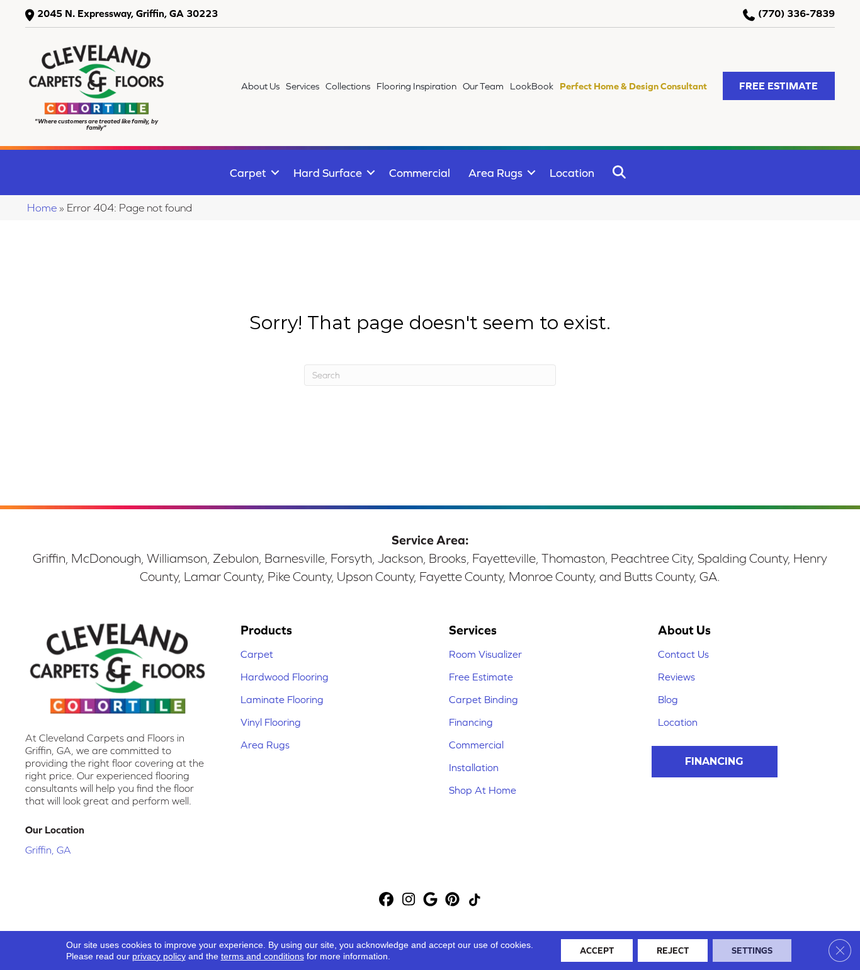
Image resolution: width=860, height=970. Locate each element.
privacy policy (159, 956)
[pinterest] (453, 900)
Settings (752, 950)
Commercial (419, 172)
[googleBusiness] (431, 900)
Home (42, 207)
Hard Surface (327, 172)
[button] (779, 86)
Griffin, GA (48, 849)
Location (572, 172)
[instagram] (409, 900)
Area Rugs (495, 172)
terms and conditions (262, 956)
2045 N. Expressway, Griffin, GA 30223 (127, 13)
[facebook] (387, 900)
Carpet (248, 172)
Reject (673, 950)
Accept (597, 950)
